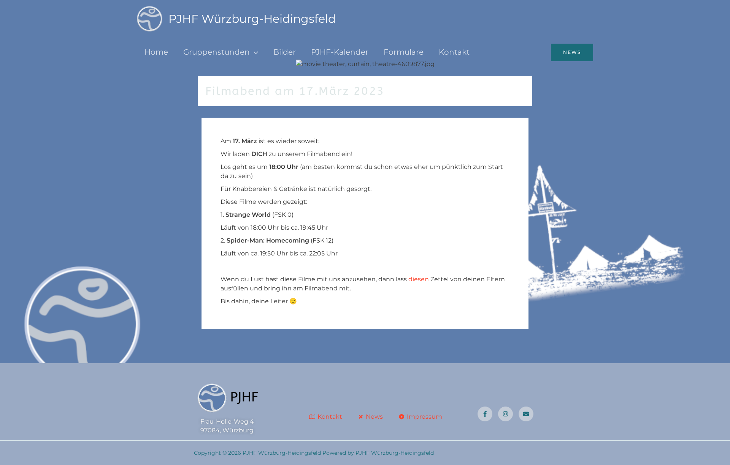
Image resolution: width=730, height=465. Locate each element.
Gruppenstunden (216, 52)
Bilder (284, 52)
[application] (254, 52)
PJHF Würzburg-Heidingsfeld (252, 19)
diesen (418, 279)
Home (156, 52)
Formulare (404, 52)
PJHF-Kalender (339, 52)
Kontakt (454, 52)
